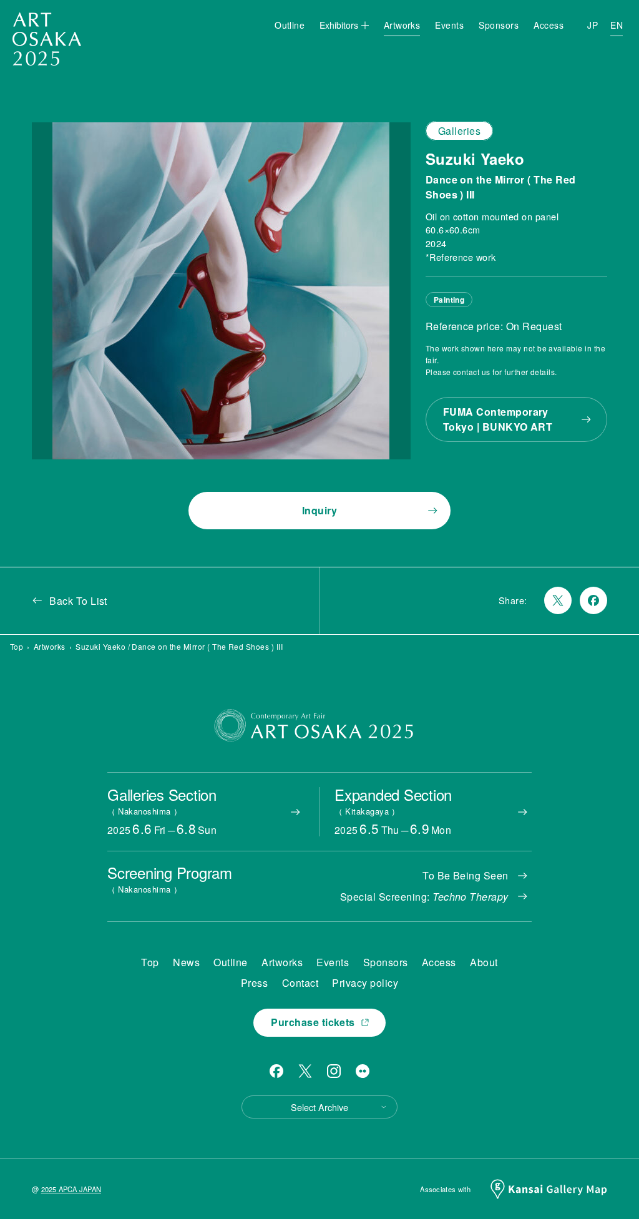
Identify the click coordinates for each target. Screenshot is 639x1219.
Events (449, 25)
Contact (300, 983)
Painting (449, 299)
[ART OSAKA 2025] (47, 39)
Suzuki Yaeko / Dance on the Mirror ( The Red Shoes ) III (179, 646)
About (483, 962)
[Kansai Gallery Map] (548, 1189)
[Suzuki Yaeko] (221, 290)
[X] (305, 1071)
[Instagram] (333, 1071)
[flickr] (362, 1071)
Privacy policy (365, 983)
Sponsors (499, 25)
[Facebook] (276, 1071)
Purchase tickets (313, 1022)
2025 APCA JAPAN (71, 1189)
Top (16, 646)
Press (254, 983)
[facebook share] (593, 600)
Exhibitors (339, 25)
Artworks (402, 25)
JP (592, 25)
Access (548, 25)
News (186, 962)
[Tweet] (558, 600)
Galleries (459, 131)
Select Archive (319, 1107)
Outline (290, 25)
